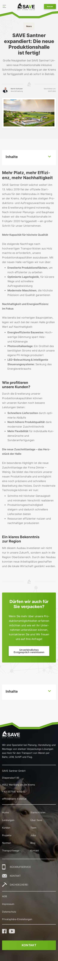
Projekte (6, 835)
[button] (29, 158)
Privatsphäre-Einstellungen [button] (17, 919)
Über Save (36, 820)
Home (5, 812)
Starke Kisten (37, 812)
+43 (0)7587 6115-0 (13, 791)
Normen (6, 842)
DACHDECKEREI (19, 884)
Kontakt (50, 6)
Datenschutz (9, 911)
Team (33, 827)
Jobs (33, 835)
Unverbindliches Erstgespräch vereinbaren (29, 651)
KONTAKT (15, 875)
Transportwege (10, 850)
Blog (32, 842)
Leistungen (8, 820)
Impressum (8, 904)
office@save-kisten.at (14, 798)
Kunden (6, 827)
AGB (4, 896)
